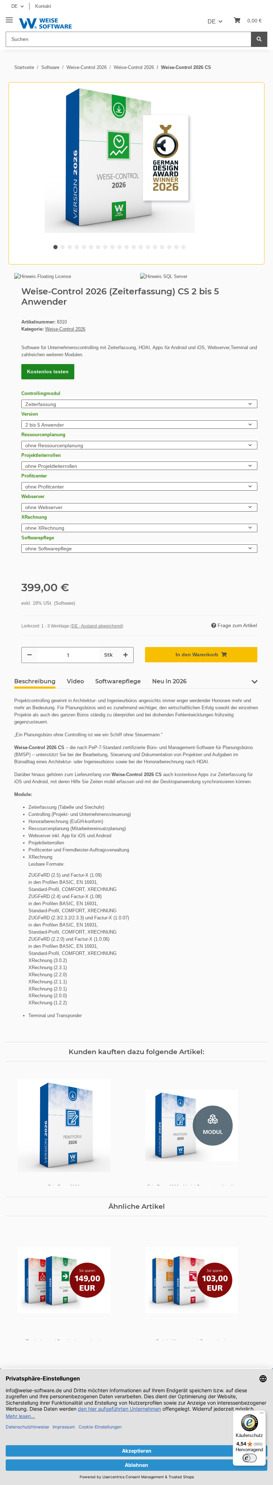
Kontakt (43, 6)
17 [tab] (169, 247)
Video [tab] (75, 681)
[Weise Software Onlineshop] (45, 22)
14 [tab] (148, 247)
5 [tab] (84, 247)
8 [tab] (105, 247)
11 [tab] (126, 247)
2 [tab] (62, 247)
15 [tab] (155, 247)
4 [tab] (77, 247)
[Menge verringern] (29, 655)
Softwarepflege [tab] (118, 681)
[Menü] (261, 1414)
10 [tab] (119, 247)
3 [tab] (70, 247)
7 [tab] (98, 247)
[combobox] (139, 404)
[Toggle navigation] (9, 17)
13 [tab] (141, 247)
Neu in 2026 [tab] (169, 681)
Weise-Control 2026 (65, 329)
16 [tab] (162, 247)
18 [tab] (176, 247)
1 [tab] (55, 247)
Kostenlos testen (48, 371)
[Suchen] (259, 39)
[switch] (249, 1458)
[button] (254, 684)
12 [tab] (134, 247)
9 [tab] (112, 247)
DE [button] (14, 6)
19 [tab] (183, 247)
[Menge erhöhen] (125, 655)
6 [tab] (91, 247)
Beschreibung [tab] (34, 681)
